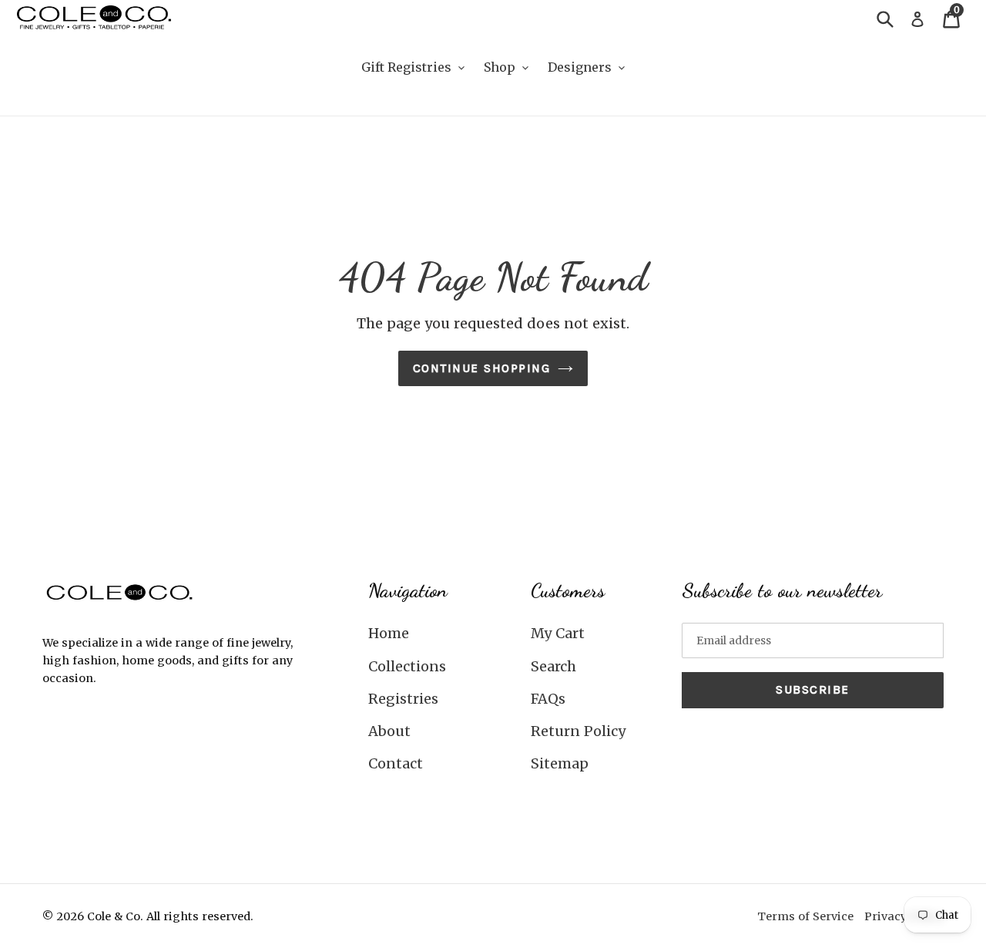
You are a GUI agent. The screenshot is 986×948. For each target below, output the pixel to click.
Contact (395, 763)
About (389, 731)
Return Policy (578, 731)
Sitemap (560, 763)
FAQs (548, 699)
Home (388, 633)
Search (553, 666)
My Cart (558, 633)
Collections (407, 666)
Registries (403, 699)
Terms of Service (805, 916)
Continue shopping (482, 368)
